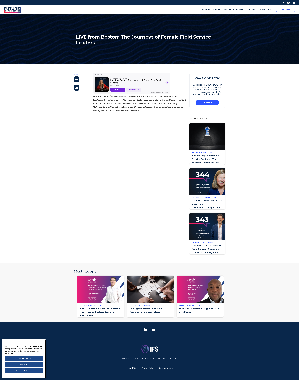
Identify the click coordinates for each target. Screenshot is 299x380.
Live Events (251, 9)
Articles (216, 9)
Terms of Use (131, 368)
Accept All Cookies (23, 358)
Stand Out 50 (266, 9)
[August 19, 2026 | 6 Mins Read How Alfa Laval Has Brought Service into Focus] (200, 319)
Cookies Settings (166, 368)
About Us (205, 9)
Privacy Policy (148, 368)
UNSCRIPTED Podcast (233, 9)
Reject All (24, 364)
